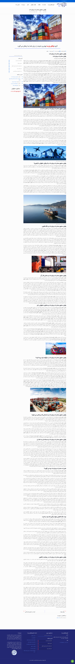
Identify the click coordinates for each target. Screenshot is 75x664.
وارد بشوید (58, 617)
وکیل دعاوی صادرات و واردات (33, 11)
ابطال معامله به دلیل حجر (14, 83)
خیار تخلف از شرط (19, 68)
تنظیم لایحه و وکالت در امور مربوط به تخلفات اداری (29, 651)
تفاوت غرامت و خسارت (19, 60)
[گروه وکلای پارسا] (62, 4)
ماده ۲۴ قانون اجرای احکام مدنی (17, 71)
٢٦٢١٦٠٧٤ (66, 642)
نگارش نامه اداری (33, 648)
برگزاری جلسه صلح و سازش (31, 642)
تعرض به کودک (20, 63)
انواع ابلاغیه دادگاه (15, 85)
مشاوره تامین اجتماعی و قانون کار (31, 644)
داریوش (19, 78)
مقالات (40, 11)
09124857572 (62, 642)
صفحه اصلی (44, 11)
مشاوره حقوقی (33, 635)
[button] (72, 661)
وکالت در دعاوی (33, 646)
